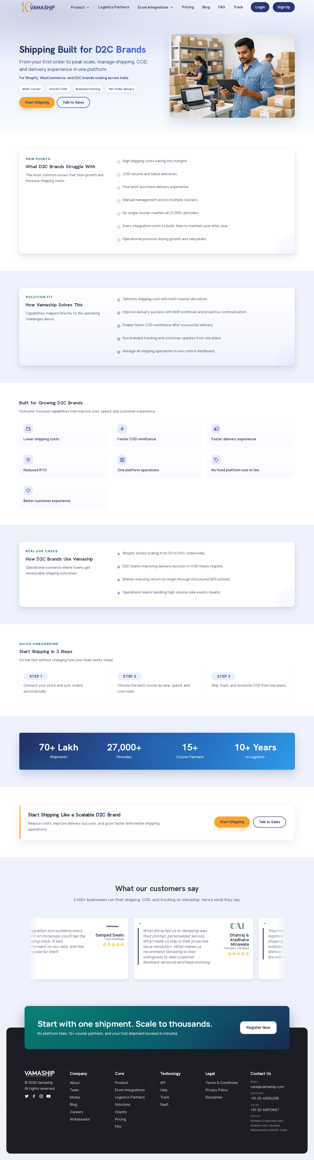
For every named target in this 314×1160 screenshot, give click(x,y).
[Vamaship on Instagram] (41, 1096)
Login (260, 7)
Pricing (188, 7)
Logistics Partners (113, 7)
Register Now (258, 1027)
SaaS (164, 1104)
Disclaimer (214, 1097)
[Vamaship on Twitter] (27, 1096)
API (162, 1082)
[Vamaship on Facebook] (34, 1096)
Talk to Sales (73, 102)
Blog (206, 7)
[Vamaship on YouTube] (48, 1096)
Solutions (123, 1104)
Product (78, 7)
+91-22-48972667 (265, 1109)
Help (163, 1090)
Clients (121, 1112)
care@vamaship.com (267, 1086)
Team (74, 1090)
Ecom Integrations (153, 7)
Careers (76, 1112)
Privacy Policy (216, 1090)
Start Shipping (37, 102)
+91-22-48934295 (265, 1098)
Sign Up (283, 7)
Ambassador (80, 1119)
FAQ (221, 7)
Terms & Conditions (221, 1082)
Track (238, 7)
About (75, 1082)
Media (75, 1097)
